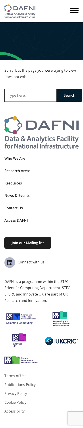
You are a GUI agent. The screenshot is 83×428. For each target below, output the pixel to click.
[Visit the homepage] (19, 11)
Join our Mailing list (28, 242)
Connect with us (30, 262)
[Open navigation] (74, 11)
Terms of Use (15, 375)
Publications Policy (20, 384)
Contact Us (13, 207)
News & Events (17, 195)
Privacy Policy (15, 393)
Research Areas (17, 170)
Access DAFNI (16, 220)
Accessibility (14, 411)
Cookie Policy (15, 402)
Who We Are (14, 158)
